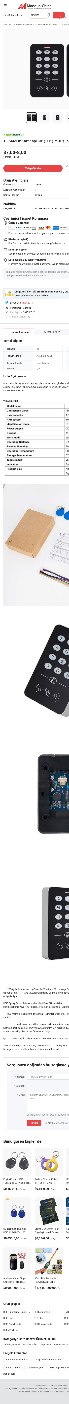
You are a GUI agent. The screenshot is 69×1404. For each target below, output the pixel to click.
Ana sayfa (8, 24)
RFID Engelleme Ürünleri (15, 1312)
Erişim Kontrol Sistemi (48, 24)
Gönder (33, 1123)
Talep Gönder (33, 168)
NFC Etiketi (39, 1318)
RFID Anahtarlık (42, 1312)
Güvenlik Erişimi (35, 1367)
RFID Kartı (8, 1318)
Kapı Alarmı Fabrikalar (17, 1359)
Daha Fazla (9, 1373)
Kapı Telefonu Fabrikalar (49, 1359)
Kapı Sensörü (13, 1367)
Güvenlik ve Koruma (25, 24)
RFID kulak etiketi (43, 1324)
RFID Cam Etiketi (12, 1324)
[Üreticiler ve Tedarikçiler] (34, 6)
